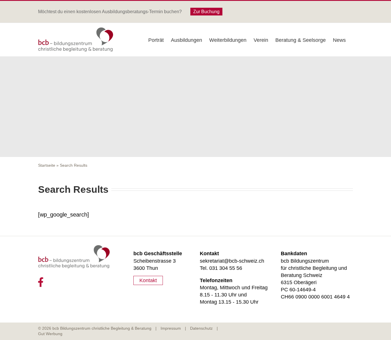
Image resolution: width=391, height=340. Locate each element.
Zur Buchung (206, 11)
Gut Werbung (50, 333)
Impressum (171, 328)
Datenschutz (201, 328)
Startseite (46, 165)
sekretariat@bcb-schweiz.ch (232, 261)
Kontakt (148, 280)
